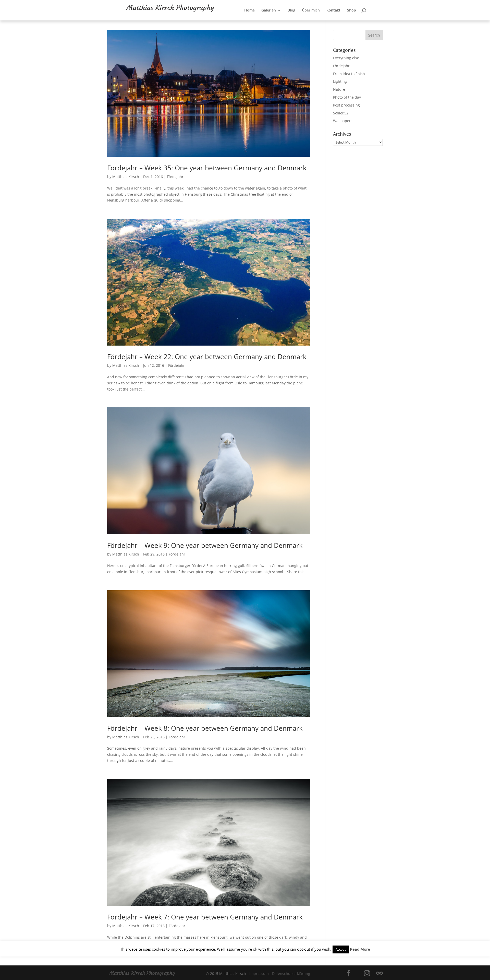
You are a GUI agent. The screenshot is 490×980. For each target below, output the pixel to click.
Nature (339, 89)
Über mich (327, 21)
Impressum (259, 973)
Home (266, 21)
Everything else (346, 57)
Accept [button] (341, 949)
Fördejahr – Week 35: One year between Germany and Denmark (207, 167)
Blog (308, 21)
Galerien (285, 21)
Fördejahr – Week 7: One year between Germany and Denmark (205, 917)
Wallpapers (342, 120)
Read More (360, 949)
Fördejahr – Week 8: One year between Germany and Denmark (205, 728)
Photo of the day (347, 97)
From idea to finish (349, 73)
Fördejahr (175, 176)
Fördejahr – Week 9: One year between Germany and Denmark (205, 545)
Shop (368, 21)
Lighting (340, 81)
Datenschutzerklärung (291, 973)
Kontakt (350, 21)
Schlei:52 (340, 113)
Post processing (346, 105)
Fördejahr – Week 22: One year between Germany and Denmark (207, 356)
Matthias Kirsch (125, 176)
